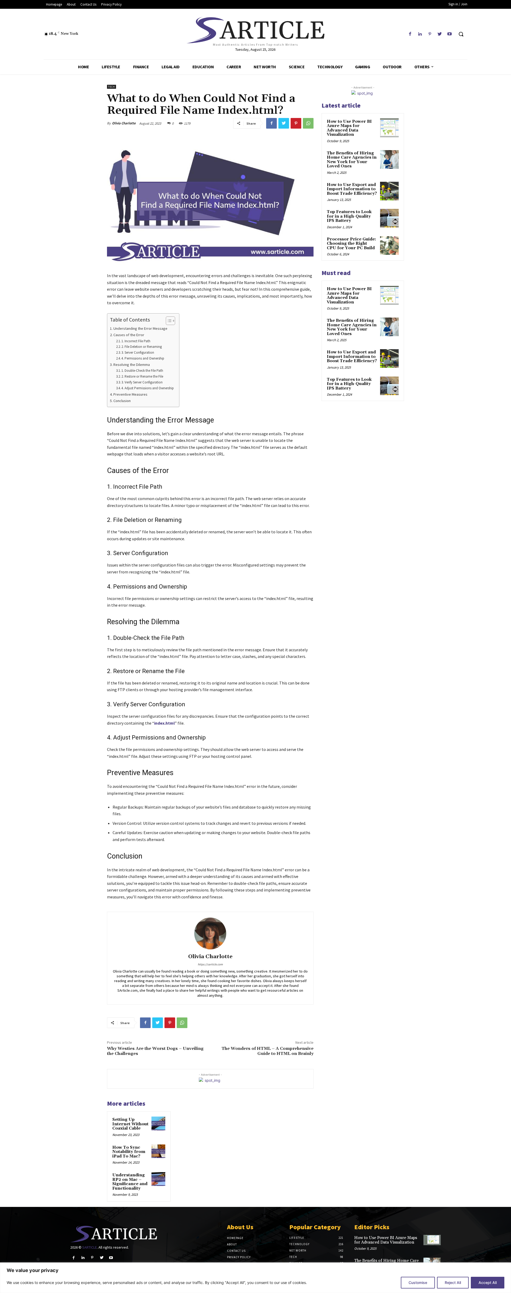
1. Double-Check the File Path (142, 370)
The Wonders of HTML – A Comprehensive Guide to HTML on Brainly (267, 1051)
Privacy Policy (239, 1257)
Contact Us (236, 1251)
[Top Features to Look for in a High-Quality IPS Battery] (389, 218)
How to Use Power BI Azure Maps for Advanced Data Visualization (349, 128)
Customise (418, 1282)
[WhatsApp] (308, 123)
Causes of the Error (128, 334)
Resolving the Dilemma (131, 364)
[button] (461, 34)
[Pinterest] (429, 34)
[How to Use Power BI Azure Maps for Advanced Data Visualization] (389, 128)
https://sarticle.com (210, 964)
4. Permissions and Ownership (142, 358)
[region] (255, 1277)
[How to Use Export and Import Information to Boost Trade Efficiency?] (389, 191)
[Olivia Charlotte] (210, 933)
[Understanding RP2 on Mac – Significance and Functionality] (158, 1179)
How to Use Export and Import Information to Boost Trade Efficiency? (352, 189)
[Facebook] (410, 34)
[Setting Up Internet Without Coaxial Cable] (158, 1123)
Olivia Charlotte (124, 123)
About (232, 1244)
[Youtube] (449, 34)
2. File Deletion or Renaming (141, 346)
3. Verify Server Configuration (142, 382)
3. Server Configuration (137, 352)
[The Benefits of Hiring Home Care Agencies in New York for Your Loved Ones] (389, 159)
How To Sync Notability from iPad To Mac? (128, 1152)
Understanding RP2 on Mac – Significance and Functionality (129, 1182)
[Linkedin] (419, 34)
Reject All (453, 1282)
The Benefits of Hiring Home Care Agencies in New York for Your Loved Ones (352, 160)
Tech (111, 86)
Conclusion (122, 400)
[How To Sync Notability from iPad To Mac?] (158, 1151)
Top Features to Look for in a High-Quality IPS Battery (349, 216)
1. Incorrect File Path (135, 341)
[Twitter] (439, 34)
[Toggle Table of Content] (168, 320)
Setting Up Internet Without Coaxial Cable (130, 1124)
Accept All (488, 1282)
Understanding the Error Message (140, 328)
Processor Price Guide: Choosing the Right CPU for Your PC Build (351, 244)
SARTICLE (89, 1247)
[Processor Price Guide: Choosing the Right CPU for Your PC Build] (389, 245)
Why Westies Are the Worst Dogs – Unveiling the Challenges (155, 1051)
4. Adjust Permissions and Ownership (147, 388)
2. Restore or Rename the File (142, 376)
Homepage (235, 1238)
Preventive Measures (130, 394)
